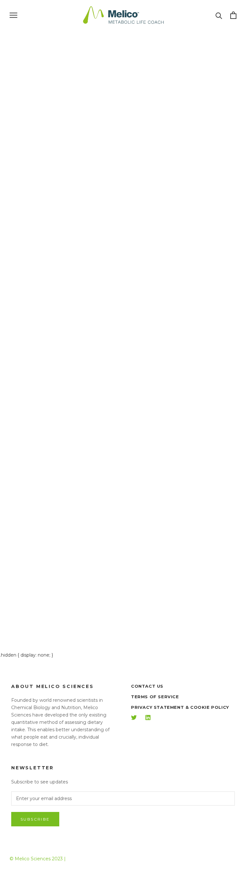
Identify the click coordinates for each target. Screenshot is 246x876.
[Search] (219, 15)
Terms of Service (155, 696)
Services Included (35, 435)
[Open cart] (233, 15)
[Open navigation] (13, 15)
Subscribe (35, 819)
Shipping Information (41, 455)
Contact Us (33, 401)
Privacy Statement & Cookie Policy (180, 707)
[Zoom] (232, 45)
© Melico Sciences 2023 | (38, 859)
